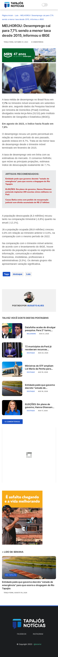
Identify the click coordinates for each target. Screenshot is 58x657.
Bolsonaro (31, 334)
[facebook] (4, 282)
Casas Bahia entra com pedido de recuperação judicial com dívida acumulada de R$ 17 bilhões (27, 201)
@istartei (37, 644)
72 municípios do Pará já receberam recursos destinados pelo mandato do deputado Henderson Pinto (39, 348)
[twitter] (9, 282)
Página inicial (7, 15)
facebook (21, 634)
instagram (38, 634)
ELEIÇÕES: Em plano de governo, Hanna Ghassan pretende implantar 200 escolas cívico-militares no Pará (28, 192)
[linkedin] (26, 282)
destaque (17, 274)
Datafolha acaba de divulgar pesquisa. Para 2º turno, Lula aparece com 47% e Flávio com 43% (40, 329)
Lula (16, 15)
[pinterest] (20, 282)
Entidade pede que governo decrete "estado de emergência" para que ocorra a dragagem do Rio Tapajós (27, 181)
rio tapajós (11, 575)
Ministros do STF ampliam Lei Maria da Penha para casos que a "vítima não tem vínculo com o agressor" (40, 367)
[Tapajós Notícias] (14, 7)
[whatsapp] (15, 282)
